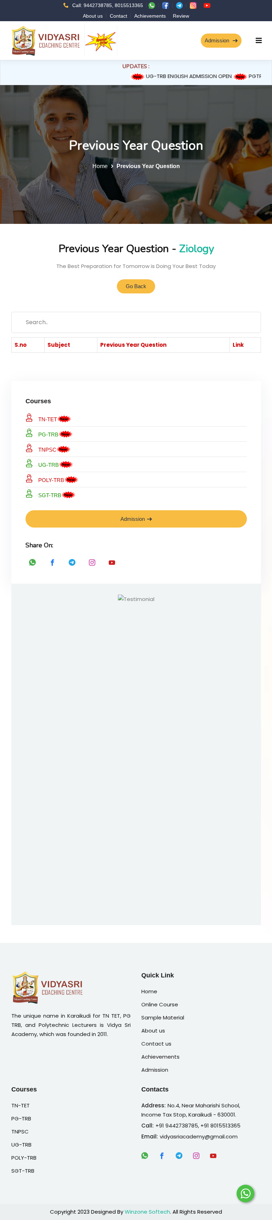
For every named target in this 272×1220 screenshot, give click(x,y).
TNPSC (47, 450)
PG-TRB (48, 435)
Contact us (156, 1043)
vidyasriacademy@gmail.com (199, 1136)
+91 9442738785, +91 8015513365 (197, 1125)
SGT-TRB (49, 495)
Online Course (159, 1004)
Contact (118, 16)
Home (100, 166)
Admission (218, 40)
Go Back (136, 286)
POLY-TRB (51, 480)
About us (93, 16)
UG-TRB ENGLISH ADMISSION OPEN (180, 76)
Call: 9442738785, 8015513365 (107, 5)
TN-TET (47, 419)
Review (181, 16)
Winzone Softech (147, 1211)
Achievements (150, 16)
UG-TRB (48, 465)
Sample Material (162, 1017)
